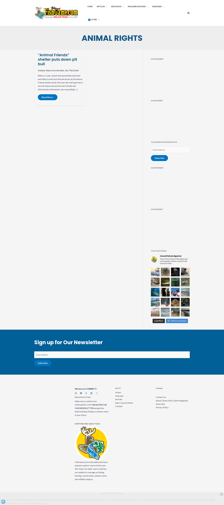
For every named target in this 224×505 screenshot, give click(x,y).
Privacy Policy (162, 407)
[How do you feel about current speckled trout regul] (165, 282)
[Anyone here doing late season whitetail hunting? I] (165, 302)
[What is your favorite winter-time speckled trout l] (185, 292)
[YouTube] (91, 393)
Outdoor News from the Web (51, 70)
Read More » (48, 96)
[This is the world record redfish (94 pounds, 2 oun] (165, 292)
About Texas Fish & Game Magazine (172, 400)
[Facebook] (81, 393)
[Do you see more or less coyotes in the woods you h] (155, 282)
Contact (118, 406)
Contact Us (161, 397)
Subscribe (159, 158)
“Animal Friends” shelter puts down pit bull (57, 60)
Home (118, 392)
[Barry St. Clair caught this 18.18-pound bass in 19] (175, 292)
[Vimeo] (97, 393)
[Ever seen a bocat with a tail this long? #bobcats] (165, 312)
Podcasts (119, 396)
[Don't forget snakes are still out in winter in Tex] (175, 312)
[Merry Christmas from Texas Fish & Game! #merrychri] (175, 302)
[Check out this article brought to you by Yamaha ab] (155, 272)
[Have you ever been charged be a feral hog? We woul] (185, 272)
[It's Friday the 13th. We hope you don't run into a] (175, 272)
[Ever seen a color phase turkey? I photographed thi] (185, 282)
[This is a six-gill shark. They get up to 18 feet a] (155, 292)
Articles (118, 399)
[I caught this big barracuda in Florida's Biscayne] (155, 302)
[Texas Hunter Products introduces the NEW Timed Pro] (165, 272)
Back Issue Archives (124, 403)
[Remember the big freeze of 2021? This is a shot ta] (185, 312)
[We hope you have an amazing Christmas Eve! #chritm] (185, 302)
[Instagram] (76, 393)
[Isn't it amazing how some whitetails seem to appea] (155, 312)
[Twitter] (86, 393)
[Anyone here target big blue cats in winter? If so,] (175, 282)
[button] (106, 6)
